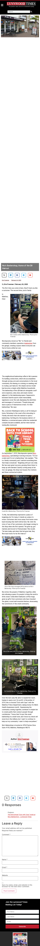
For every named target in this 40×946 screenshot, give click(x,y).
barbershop (28, 343)
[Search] (31, 11)
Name (4, 859)
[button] (4, 275)
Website (5, 875)
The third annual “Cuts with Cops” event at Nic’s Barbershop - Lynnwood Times (21, 816)
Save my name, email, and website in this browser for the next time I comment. (17, 885)
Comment (6, 834)
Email (4, 867)
